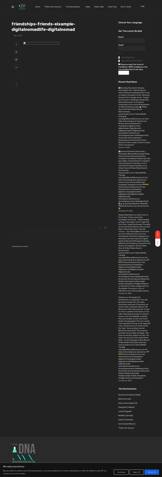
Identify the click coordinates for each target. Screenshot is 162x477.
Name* (121, 37)
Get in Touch (126, 7)
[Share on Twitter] (16, 52)
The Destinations (73, 7)
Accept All (152, 472)
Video (88, 7)
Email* (121, 45)
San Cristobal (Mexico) (126, 424)
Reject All (136, 472)
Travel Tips (112, 7)
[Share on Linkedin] (16, 67)
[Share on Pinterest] (16, 60)
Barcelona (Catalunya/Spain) (129, 395)
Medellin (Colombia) (125, 416)
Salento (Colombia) (125, 420)
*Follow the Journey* (53, 7)
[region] (81, 470)
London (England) (125, 411)
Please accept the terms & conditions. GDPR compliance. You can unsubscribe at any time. (132, 66)
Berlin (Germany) (124, 399)
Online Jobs (99, 7)
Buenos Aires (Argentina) (127, 403)
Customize (121, 472)
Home (37, 7)
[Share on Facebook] (16, 45)
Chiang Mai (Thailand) (126, 407)
